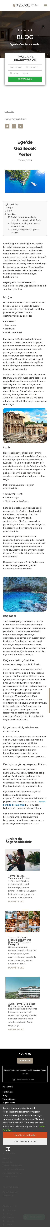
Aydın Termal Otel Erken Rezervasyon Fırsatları (22, 1005)
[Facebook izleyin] (14, 126)
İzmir (9, 211)
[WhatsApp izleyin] (7, 126)
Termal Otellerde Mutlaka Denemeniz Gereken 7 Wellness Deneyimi (19, 941)
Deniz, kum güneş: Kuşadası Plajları (25, 231)
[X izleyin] (20, 126)
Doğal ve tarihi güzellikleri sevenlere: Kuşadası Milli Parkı (26, 218)
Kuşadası (11, 214)
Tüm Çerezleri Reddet (25, 1135)
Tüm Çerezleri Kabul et (25, 1141)
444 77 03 (25, 1053)
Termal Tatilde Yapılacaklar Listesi (19, 877)
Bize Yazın (25, 1060)
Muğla (9, 207)
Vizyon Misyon (9, 1099)
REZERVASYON (25, 79)
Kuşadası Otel (8, 1103)
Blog (4, 1095)
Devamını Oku (16, 901)
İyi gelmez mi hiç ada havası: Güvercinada (25, 225)
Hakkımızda (7, 1092)
